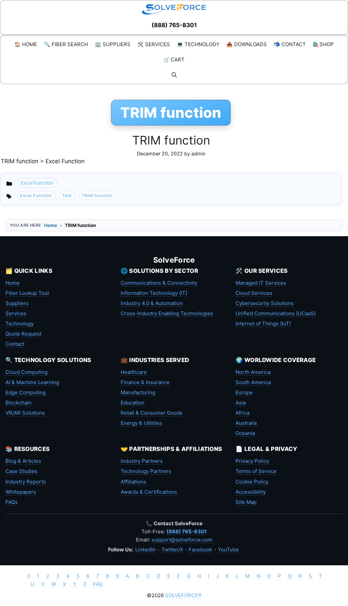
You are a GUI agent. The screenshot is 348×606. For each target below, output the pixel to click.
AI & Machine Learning (32, 382)
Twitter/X (172, 549)
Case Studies (21, 471)
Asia (241, 402)
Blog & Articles (23, 461)
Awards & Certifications (149, 492)
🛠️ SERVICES (153, 44)
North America (253, 372)
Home (50, 225)
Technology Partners (146, 471)
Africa (242, 413)
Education (132, 402)
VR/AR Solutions (25, 413)
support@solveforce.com (182, 539)
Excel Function (37, 183)
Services (16, 313)
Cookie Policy (252, 481)
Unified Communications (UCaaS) (276, 313)
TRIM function (171, 140)
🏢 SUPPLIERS (112, 44)
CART (173, 59)
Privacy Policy (252, 461)
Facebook (200, 549)
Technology (19, 323)
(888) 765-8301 (174, 25)
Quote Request (23, 333)
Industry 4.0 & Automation (152, 303)
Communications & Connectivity (159, 283)
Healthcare (134, 372)
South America (253, 382)
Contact (14, 344)
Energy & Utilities (141, 423)
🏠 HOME (25, 44)
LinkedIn (145, 549)
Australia (246, 423)
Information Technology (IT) (154, 293)
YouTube (228, 549)
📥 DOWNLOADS (246, 44)
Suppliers (17, 303)
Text (67, 195)
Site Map (246, 502)
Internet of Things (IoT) (263, 323)
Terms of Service (256, 471)
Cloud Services (254, 293)
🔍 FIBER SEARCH (66, 44)
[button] (174, 74)
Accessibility (251, 492)
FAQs (11, 502)
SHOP (323, 44)
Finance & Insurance (145, 382)
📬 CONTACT (290, 44)
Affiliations (133, 481)
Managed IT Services (261, 283)
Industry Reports (25, 481)
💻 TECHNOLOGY (198, 44)
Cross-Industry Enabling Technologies (167, 313)
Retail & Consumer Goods (151, 413)
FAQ (98, 584)
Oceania (245, 433)
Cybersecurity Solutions (265, 303)
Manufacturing (138, 392)
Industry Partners (142, 461)
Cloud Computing (26, 372)
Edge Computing (25, 392)
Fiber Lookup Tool (27, 293)
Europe (244, 392)
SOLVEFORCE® (183, 595)
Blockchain (18, 402)
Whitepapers (20, 492)
